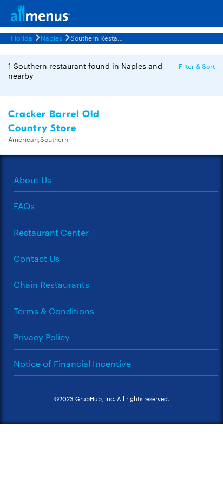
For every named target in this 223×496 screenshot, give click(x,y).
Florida (21, 37)
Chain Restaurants (51, 284)
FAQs (24, 205)
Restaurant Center (51, 232)
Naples (51, 37)
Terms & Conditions (54, 311)
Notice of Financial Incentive (72, 363)
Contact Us (37, 258)
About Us (32, 179)
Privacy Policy (42, 337)
